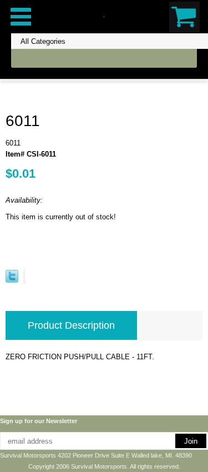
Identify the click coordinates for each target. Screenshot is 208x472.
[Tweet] (12, 280)
